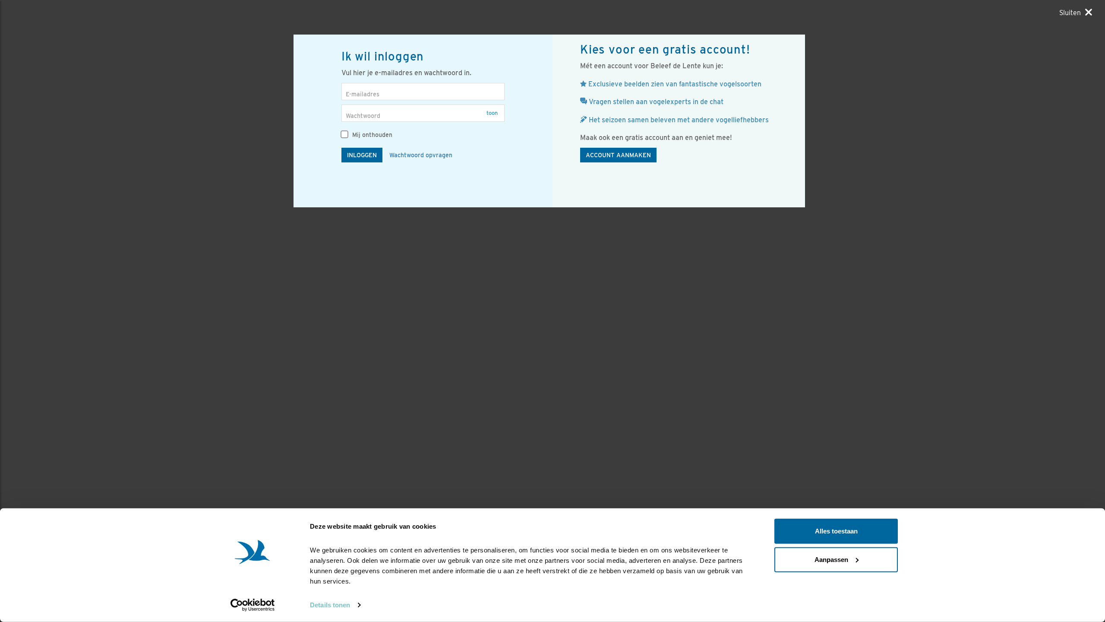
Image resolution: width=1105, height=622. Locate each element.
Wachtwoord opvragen (420, 155)
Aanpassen (831, 559)
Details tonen (330, 605)
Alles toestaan (836, 531)
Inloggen (362, 155)
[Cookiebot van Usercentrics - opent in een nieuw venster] (252, 605)
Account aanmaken (618, 155)
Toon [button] (492, 113)
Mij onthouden (371, 134)
